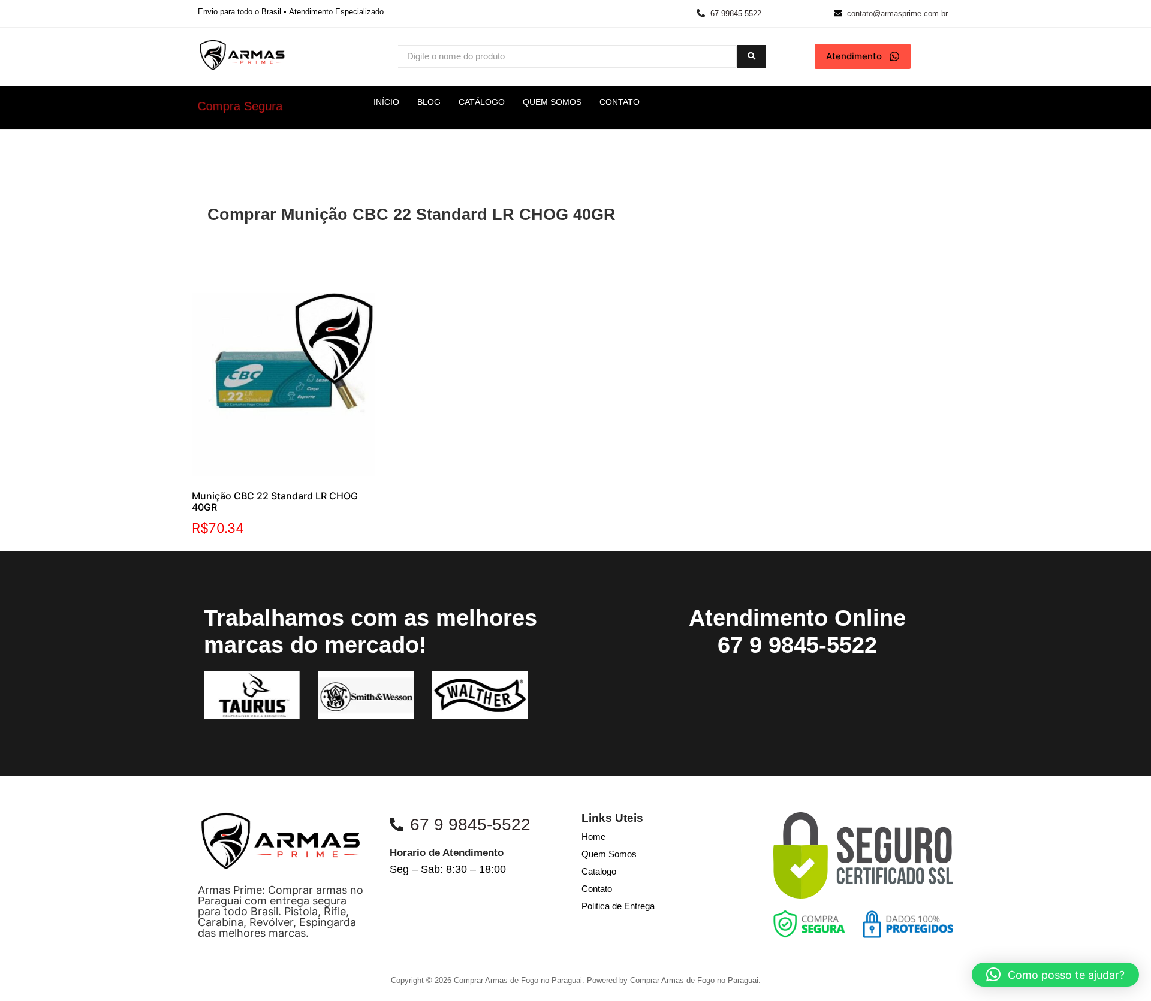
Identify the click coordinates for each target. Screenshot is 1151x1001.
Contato (596, 889)
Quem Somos (609, 854)
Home (593, 836)
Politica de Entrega (618, 906)
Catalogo (598, 871)
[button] (1055, 975)
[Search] (751, 56)
